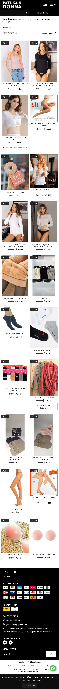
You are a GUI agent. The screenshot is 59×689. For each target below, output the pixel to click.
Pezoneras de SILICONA (44, 554)
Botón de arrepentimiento (29, 672)
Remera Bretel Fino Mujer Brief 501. (15, 84)
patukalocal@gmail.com (16, 624)
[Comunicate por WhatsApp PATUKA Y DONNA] (53, 668)
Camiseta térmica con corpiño (15, 138)
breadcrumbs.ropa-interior (39, 19)
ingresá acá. (48, 669)
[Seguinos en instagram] (5, 642)
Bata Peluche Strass (44, 397)
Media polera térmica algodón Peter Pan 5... (15, 245)
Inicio (4, 19)
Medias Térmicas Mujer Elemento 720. (15, 389)
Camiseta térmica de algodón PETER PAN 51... (44, 84)
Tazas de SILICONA (15, 554)
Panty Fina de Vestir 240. (15, 509)
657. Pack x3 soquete (44, 350)
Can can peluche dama (15, 298)
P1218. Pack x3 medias (15, 334)
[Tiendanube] (30, 663)
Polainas (44, 298)
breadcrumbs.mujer (16, 19)
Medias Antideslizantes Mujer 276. (44, 458)
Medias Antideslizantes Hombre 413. (15, 458)
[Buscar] (26, 13)
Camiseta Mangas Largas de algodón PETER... (44, 245)
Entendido (29, 686)
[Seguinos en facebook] (11, 642)
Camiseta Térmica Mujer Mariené (43, 191)
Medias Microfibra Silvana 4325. (44, 125)
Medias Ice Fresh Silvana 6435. (43, 499)
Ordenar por (6, 27)
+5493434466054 (13, 620)
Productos (7, 576)
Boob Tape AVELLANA (15, 192)
